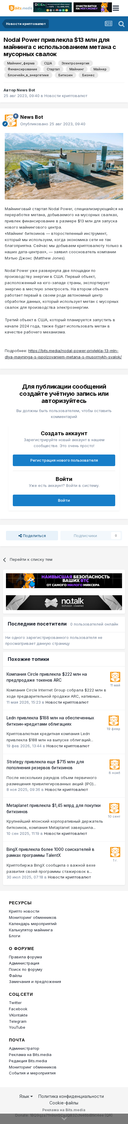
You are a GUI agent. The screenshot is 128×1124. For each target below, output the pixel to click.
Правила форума (25, 956)
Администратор (24, 1048)
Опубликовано (52, 123)
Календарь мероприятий (33, 923)
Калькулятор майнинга (31, 929)
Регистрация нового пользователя (64, 460)
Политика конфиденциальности (71, 1096)
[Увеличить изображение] (64, 165)
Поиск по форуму (25, 969)
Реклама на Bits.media (30, 1054)
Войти (64, 500)
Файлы (15, 975)
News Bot (26, 90)
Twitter (15, 1002)
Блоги (14, 935)
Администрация (24, 963)
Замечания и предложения (35, 981)
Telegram (17, 1021)
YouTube (17, 1027)
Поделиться (34, 535)
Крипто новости (24, 911)
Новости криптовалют (65, 95)
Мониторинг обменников (33, 917)
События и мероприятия (32, 1073)
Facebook (18, 1008)
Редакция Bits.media (28, 1060)
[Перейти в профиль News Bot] (11, 120)
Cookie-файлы (63, 1102)
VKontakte (18, 1015)
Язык (24, 1096)
